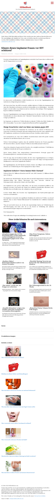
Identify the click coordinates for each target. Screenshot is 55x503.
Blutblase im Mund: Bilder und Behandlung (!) (14, 374)
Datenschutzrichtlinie (40, 496)
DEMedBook (25, 7)
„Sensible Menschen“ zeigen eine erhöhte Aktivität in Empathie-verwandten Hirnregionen (13, 309)
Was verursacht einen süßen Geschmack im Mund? (16, 423)
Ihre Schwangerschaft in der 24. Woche (40, 286)
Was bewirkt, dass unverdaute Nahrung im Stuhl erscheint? (18, 456)
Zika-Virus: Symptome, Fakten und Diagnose (39, 234)
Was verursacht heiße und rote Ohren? (12, 357)
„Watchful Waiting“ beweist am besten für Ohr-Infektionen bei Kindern (40, 262)
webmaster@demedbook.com (16, 498)
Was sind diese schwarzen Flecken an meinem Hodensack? (18, 390)
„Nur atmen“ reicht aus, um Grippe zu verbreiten (11, 286)
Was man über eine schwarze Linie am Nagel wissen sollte (18, 407)
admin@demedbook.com (8, 41)
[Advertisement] (27, 22)
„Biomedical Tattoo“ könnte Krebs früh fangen (40, 308)
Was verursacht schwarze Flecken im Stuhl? (14, 439)
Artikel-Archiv (23, 53)
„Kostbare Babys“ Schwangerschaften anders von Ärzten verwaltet (13, 262)
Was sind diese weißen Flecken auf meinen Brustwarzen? (18, 472)
